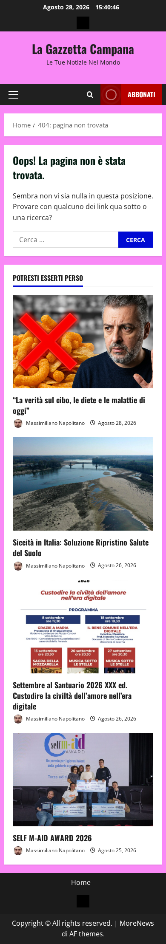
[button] (13, 95)
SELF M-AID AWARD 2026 (52, 837)
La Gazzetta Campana (83, 48)
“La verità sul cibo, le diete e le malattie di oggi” (79, 405)
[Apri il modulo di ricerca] (90, 94)
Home (81, 882)
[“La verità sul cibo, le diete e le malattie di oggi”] (83, 341)
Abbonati (141, 94)
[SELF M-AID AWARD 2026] (83, 779)
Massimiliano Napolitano (55, 423)
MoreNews (137, 923)
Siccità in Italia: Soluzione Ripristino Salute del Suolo (81, 547)
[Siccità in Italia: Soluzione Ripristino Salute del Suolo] (83, 484)
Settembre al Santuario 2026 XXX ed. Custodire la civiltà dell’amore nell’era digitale (72, 695)
